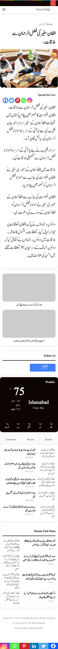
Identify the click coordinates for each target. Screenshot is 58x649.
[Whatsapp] (23, 100)
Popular (48, 439)
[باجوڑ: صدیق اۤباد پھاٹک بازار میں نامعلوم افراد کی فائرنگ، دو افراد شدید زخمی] (46, 468)
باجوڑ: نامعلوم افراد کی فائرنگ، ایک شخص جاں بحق (20, 495)
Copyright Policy (35, 628)
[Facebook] (5, 100)
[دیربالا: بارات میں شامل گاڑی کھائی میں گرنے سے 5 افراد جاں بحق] (46, 511)
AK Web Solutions (36, 623)
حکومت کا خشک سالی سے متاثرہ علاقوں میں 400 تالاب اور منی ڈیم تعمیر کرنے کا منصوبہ (40, 543)
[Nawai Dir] (43, 9)
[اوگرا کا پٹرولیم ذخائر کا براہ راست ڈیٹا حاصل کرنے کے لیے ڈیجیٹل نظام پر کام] (10, 598)
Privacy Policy (21, 628)
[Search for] (54, 10)
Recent (30, 439)
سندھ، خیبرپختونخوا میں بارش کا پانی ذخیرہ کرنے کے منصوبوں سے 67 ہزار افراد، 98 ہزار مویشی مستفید (39, 558)
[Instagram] (29, 100)
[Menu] (3, 10)
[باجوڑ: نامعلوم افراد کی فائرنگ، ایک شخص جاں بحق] (46, 497)
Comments (11, 439)
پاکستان (41, 24)
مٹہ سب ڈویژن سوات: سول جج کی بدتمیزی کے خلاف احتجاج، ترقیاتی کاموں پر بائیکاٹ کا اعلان (20, 481)
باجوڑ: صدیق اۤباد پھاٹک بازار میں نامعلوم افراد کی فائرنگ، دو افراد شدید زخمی (20, 466)
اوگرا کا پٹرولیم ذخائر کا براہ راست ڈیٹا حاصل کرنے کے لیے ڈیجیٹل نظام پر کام (40, 595)
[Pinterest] (17, 100)
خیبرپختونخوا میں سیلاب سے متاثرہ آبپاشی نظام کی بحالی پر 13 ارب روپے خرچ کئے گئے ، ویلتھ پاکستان (39, 577)
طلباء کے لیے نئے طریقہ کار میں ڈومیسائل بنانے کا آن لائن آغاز (19, 452)
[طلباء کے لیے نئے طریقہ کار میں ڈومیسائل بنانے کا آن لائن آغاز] (46, 454)
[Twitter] (11, 100)
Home (50, 24)
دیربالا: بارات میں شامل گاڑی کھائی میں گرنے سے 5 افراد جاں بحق (19, 509)
